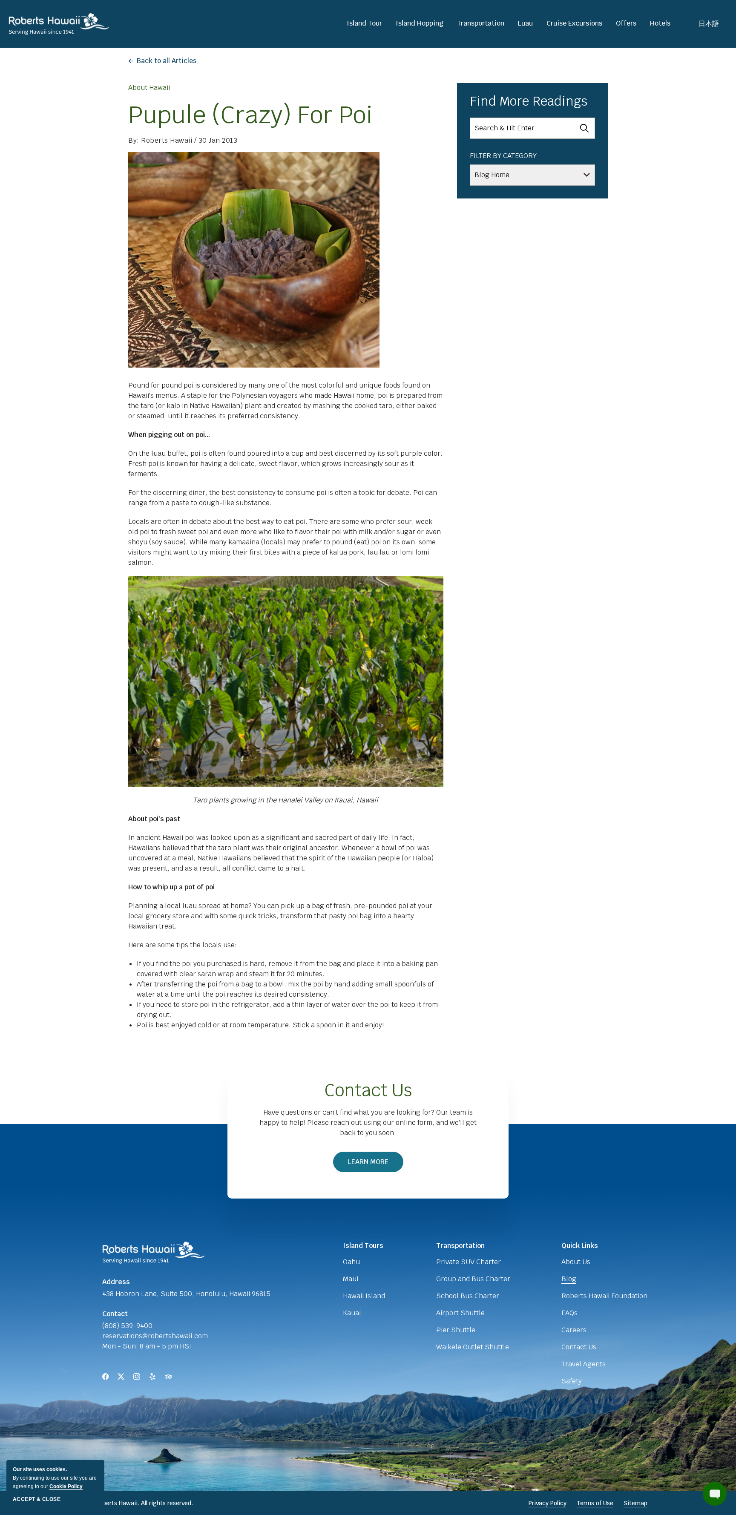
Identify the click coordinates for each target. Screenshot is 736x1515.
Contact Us (368, 1090)
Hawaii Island (364, 1295)
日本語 (709, 23)
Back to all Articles (166, 60)
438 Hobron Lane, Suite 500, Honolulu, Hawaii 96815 (186, 1293)
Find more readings (528, 101)
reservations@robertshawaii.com (155, 1335)
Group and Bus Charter (473, 1278)
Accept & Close (36, 1499)
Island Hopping (419, 23)
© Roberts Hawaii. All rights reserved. (141, 1503)
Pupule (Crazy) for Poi (250, 115)
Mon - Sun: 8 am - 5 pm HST (147, 1346)
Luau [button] (525, 23)
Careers (573, 1329)
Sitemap (635, 1503)
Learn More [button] (372, 1164)
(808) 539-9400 (127, 1325)
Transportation (460, 1245)
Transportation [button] (480, 23)
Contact (115, 1313)
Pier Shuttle (455, 1329)
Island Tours (363, 1245)
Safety (571, 1381)
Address (116, 1281)
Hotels (660, 23)
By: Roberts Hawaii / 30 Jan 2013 (182, 140)
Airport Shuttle (460, 1312)
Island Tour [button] (364, 23)
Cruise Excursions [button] (574, 23)
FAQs (569, 1312)
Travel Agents (583, 1364)
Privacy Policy (547, 1503)
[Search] (584, 128)
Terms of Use (595, 1503)
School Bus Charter (467, 1295)
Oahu (351, 1261)
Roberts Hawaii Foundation (604, 1295)
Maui (350, 1278)
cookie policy (66, 1486)
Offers (626, 23)
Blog (568, 1278)
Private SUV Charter (468, 1261)
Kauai (352, 1312)
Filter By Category (503, 155)
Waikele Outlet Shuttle (472, 1347)
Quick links (579, 1245)
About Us (575, 1261)
